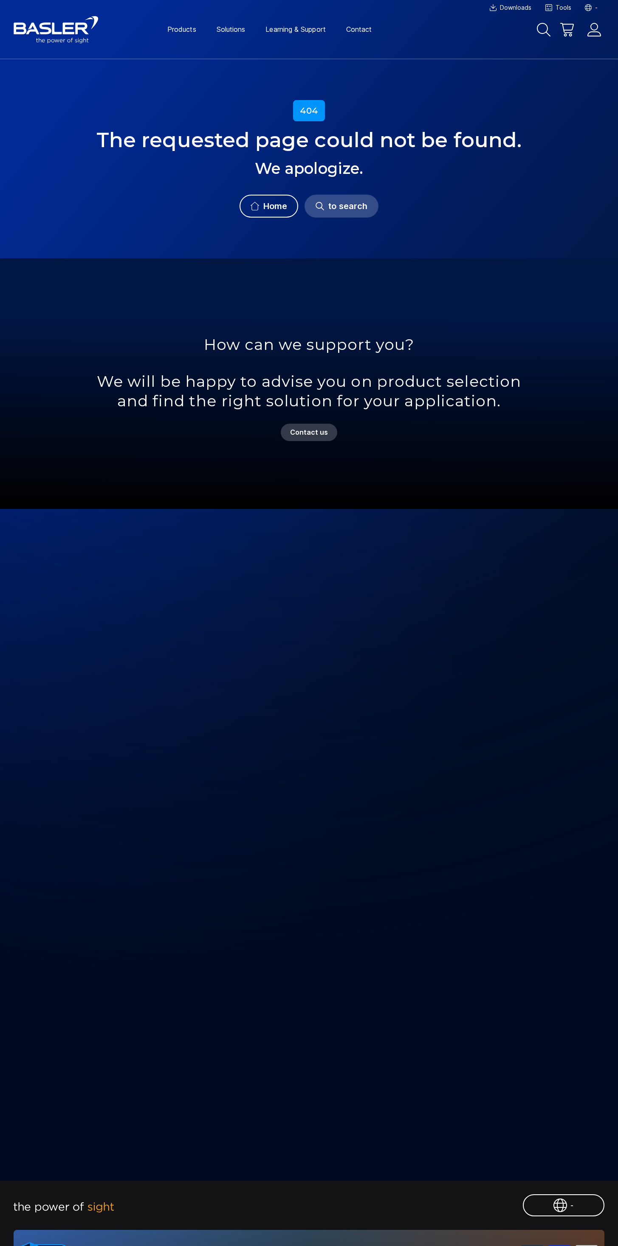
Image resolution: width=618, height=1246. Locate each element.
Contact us (309, 432)
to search (347, 206)
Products (181, 29)
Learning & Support (295, 29)
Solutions (231, 29)
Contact (359, 29)
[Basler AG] (56, 29)
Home (275, 206)
